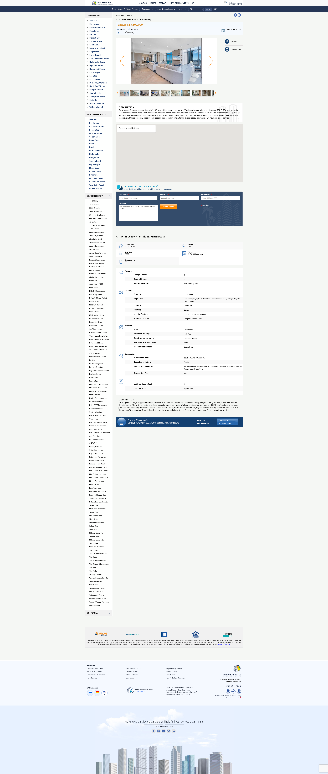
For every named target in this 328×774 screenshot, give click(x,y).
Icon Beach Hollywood (98, 350)
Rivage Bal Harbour (96, 481)
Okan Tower (94, 419)
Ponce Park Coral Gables (98, 467)
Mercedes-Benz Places (98, 388)
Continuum (93, 280)
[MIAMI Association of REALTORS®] (101, 634)
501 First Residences (97, 215)
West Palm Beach (96, 103)
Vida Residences (95, 581)
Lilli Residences (95, 374)
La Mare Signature (96, 367)
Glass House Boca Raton (98, 336)
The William (94, 571)
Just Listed (130, 678)
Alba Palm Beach (95, 239)
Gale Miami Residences (98, 332)
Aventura (93, 20)
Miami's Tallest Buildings (175, 678)
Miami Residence (106, 3)
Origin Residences (96, 450)
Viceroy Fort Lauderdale (98, 578)
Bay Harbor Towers (96, 263)
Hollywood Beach (97, 69)
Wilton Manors (95, 188)
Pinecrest (93, 175)
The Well (92, 567)
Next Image (210, 61)
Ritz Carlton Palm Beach (98, 471)
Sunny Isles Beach (97, 96)
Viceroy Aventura (95, 574)
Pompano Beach (96, 89)
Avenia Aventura (95, 256)
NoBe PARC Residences (98, 405)
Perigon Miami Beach (97, 464)
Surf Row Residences (97, 547)
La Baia (92, 360)
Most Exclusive (132, 675)
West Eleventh (94, 605)
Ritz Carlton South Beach (98, 477)
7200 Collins (94, 229)
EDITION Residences (97, 315)
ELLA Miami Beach (96, 318)
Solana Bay (93, 526)
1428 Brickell (94, 204)
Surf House (93, 543)
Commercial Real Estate (96, 675)
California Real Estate (95, 668)
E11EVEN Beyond (96, 305)
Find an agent (140, 691)
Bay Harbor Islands (97, 27)
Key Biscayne (94, 72)
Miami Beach (94, 79)
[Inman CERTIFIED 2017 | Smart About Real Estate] (227, 634)
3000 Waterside (95, 211)
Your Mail (164, 194)
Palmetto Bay (95, 171)
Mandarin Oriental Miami (98, 384)
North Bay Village (97, 86)
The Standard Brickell (97, 560)
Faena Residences (96, 325)
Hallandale (94, 154)
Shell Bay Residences (97, 509)
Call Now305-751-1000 (225, 422)
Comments (123, 203)
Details (234, 41)
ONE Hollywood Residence (99, 433)
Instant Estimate (132, 672)
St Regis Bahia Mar (96, 533)
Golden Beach (95, 161)
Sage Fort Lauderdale (97, 495)
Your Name (124, 194)
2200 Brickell (94, 208)
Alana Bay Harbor (96, 236)
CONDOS (143, 3)
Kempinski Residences (97, 357)
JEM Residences (95, 353)
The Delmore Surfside (98, 554)
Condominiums (93, 15)
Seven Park (93, 505)
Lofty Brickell (94, 377)
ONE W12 (93, 443)
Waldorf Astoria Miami (97, 598)
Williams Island (96, 107)
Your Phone (206, 194)
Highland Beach (96, 65)
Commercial (92, 613)
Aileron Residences (96, 232)
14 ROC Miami (94, 201)
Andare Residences (96, 246)
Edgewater (94, 51)
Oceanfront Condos (133, 668)
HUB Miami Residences (98, 346)
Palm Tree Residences (97, 457)
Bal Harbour (94, 24)
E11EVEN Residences (97, 308)
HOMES (153, 3)
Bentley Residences (96, 267)
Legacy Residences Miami (99, 370)
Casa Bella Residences (97, 274)
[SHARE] (235, 15)
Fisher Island (95, 55)
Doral (91, 147)
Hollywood (94, 157)
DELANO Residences (97, 291)
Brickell (92, 34)
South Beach (95, 93)
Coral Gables (94, 45)
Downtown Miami (97, 48)
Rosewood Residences (97, 491)
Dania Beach (94, 140)
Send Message (168, 206)
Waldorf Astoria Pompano (99, 602)
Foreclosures (92, 678)
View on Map (236, 49)
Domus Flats (94, 301)
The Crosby (93, 550)
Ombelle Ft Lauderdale (98, 426)
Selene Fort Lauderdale (98, 502)
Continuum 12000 (96, 284)
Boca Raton (94, 31)
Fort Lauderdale (96, 150)
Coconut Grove (95, 41)
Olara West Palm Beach (98, 422)
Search (208, 9)
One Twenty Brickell (97, 439)
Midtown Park (94, 395)
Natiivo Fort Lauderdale (98, 398)
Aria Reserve (94, 249)
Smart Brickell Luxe (96, 522)
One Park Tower (95, 436)
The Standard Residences (99, 564)
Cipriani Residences (96, 277)
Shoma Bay (93, 512)
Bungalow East (94, 270)
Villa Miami (93, 585)
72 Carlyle (93, 222)
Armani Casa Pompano (97, 253)
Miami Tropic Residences (98, 391)
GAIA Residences (95, 329)
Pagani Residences (96, 453)
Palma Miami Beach (96, 460)
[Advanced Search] (215, 9)
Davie (91, 143)
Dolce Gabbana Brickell (98, 298)
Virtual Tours (171, 675)
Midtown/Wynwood (98, 83)
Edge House (94, 312)
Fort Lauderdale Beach (99, 58)
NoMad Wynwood (96, 408)
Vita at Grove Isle (96, 592)
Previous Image (122, 61)
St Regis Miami (94, 536)
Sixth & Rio (93, 519)
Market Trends (171, 672)
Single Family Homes (96, 114)
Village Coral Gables (97, 588)
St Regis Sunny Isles (97, 540)
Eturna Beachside (95, 322)
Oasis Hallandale (95, 412)
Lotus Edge (93, 381)
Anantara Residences (97, 242)
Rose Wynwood (95, 488)
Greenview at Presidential (99, 339)
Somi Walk (93, 529)
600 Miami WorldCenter (98, 218)
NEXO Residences (96, 401)
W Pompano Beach (96, 595)
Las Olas (93, 76)
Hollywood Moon (96, 343)
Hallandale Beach (97, 62)
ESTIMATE (163, 3)
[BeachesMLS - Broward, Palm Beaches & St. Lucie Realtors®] (132, 634)
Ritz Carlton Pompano (97, 474)
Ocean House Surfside (97, 415)
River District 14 (95, 484)
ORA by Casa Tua (95, 446)
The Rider (93, 557)
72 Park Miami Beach (97, 225)
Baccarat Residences (97, 260)
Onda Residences (95, 429)
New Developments (180, 3)
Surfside (93, 100)
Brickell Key (94, 38)
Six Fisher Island (95, 516)
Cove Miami (93, 287)
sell (194, 3)
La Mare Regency (96, 363)
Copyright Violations (223, 644)
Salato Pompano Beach (98, 498)
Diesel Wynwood (95, 294)
